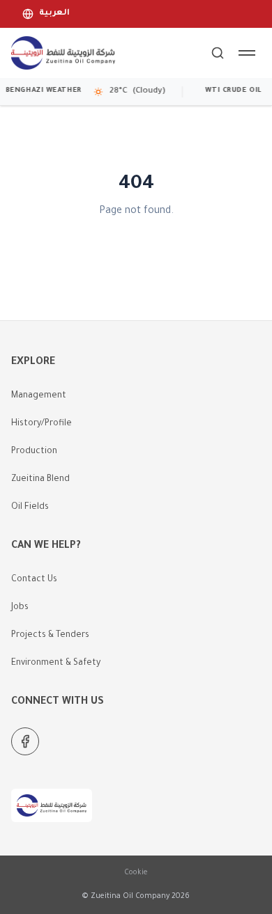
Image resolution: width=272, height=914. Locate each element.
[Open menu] (247, 53)
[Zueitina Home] (63, 53)
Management (38, 396)
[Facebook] (25, 741)
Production (34, 452)
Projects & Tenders (50, 635)
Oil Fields (30, 507)
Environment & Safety (55, 663)
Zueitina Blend (40, 479)
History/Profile (41, 424)
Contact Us (34, 580)
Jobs (20, 608)
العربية (54, 13)
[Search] (217, 52)
